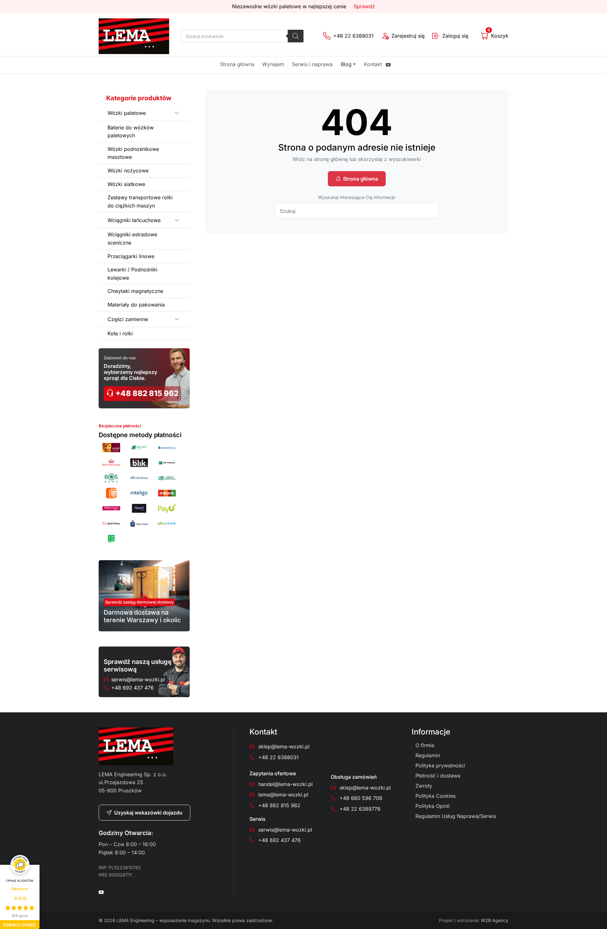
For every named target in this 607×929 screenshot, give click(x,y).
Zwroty (423, 786)
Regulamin (427, 755)
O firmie (424, 745)
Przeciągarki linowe (130, 256)
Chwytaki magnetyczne (135, 291)
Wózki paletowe (126, 113)
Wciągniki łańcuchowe (134, 220)
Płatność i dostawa (437, 775)
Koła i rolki (120, 333)
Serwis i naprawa (312, 64)
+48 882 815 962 (146, 393)
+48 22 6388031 (278, 757)
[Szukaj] (296, 36)
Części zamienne (127, 319)
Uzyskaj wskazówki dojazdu (148, 812)
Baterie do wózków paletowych (130, 131)
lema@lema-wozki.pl (283, 794)
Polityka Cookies (435, 796)
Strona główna (237, 64)
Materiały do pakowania (136, 304)
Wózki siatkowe (126, 184)
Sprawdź (364, 6)
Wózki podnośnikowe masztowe (133, 153)
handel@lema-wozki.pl (285, 784)
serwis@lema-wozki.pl (138, 679)
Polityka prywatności (440, 765)
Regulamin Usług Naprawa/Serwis (455, 816)
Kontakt (373, 64)
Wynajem (273, 64)
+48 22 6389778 (360, 809)
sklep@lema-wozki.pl (284, 746)
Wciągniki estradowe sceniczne (132, 238)
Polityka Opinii (432, 806)
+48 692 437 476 (132, 687)
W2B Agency (494, 920)
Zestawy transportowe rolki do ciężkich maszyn (140, 201)
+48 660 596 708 (361, 798)
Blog (346, 64)
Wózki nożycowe (128, 170)
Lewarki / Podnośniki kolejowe (132, 273)
